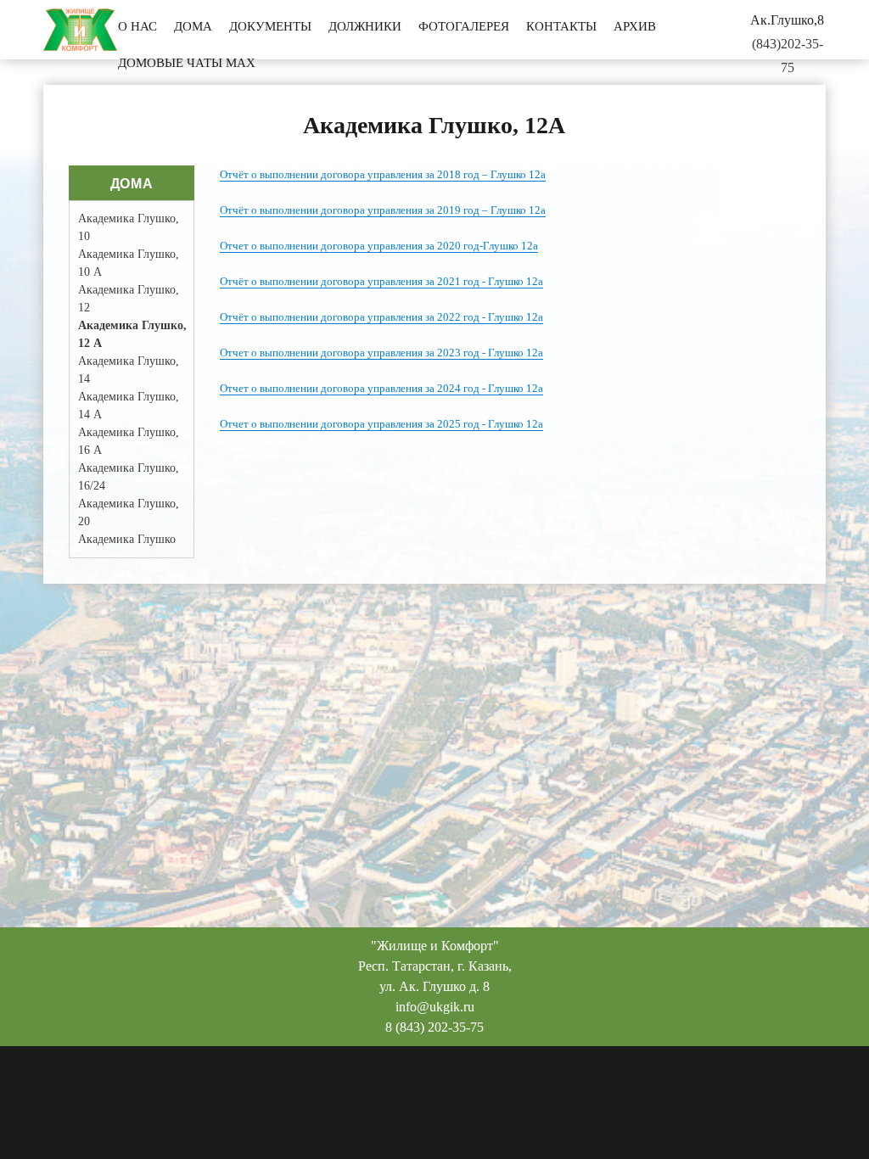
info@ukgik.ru (434, 1006)
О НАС (137, 26)
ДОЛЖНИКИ (364, 26)
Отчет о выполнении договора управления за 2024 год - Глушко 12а (381, 388)
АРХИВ (635, 26)
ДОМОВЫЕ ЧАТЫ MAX (186, 63)
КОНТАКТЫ (561, 26)
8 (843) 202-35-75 (434, 1027)
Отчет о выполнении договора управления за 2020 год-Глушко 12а (379, 245)
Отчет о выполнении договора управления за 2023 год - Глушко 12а (381, 352)
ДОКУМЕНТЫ (270, 26)
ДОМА (193, 26)
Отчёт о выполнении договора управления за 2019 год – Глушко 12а (383, 210)
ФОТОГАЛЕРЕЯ (463, 26)
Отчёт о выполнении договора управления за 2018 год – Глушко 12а (383, 174)
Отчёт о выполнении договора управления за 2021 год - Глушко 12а (381, 281)
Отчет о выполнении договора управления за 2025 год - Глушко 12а (381, 423)
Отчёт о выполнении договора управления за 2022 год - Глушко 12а (381, 317)
